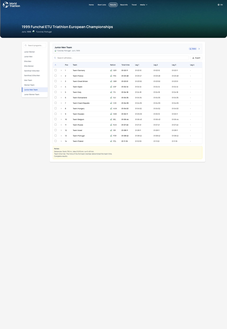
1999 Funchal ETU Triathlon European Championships (67, 26)
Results (113, 5)
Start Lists (102, 5)
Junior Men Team (31, 90)
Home (91, 5)
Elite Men (27, 61)
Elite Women (29, 66)
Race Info (124, 5)
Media (142, 5)
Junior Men (28, 56)
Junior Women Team (31, 94)
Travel (134, 5)
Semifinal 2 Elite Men (32, 75)
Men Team (28, 80)
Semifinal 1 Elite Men (31, 71)
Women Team (29, 85)
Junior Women (29, 52)
